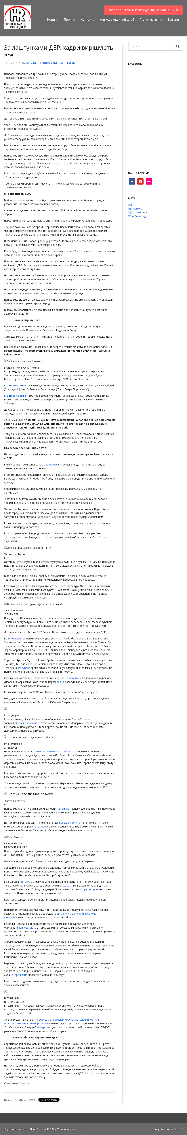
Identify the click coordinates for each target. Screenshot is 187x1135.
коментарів (138, 212)
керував (16, 638)
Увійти (132, 204)
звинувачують (27, 927)
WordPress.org (137, 216)
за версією (43, 1027)
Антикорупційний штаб (117, 19)
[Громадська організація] (17, 17)
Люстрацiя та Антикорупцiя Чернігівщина (144, 10)
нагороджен (18, 975)
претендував (91, 889)
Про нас (69, 19)
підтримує (63, 808)
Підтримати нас (151, 19)
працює (32, 664)
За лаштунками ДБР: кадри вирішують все (58, 51)
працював (40, 826)
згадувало (24, 668)
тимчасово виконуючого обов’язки (54, 751)
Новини (52, 19)
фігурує (25, 881)
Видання (174, 19)
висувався (66, 885)
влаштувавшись (29, 723)
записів (135, 208)
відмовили (50, 464)
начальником (73, 678)
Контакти (88, 19)
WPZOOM (177, 1129)
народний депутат (70, 822)
